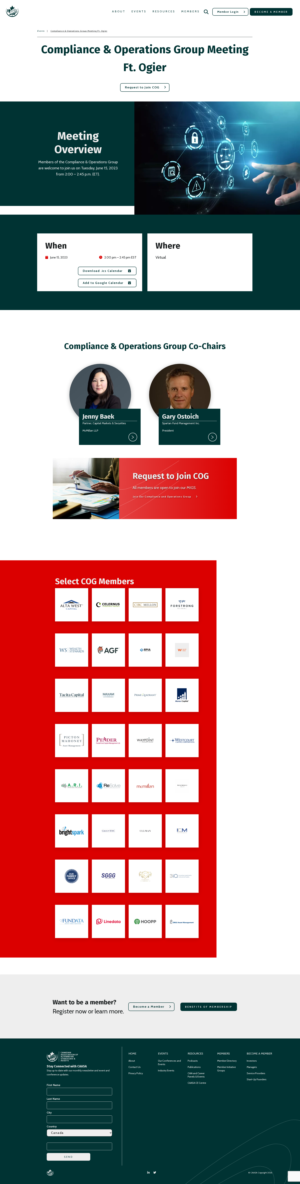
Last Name (53, 1098)
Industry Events (166, 1070)
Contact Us (134, 1067)
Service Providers (256, 1073)
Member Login (228, 11)
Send (68, 1156)
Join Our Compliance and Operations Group (162, 496)
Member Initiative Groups (226, 1068)
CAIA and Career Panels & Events (196, 1075)
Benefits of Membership (208, 1006)
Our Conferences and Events (169, 1062)
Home (132, 1053)
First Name (53, 1085)
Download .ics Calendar (103, 271)
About (119, 11)
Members (190, 11)
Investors (252, 1060)
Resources (163, 11)
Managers (252, 1067)
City (49, 1112)
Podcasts (193, 1060)
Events (139, 11)
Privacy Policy (135, 1073)
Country (52, 1126)
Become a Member (271, 11)
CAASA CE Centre (197, 1082)
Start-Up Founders (256, 1079)
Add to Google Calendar (103, 283)
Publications (194, 1067)
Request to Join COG (142, 87)
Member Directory (227, 1060)
